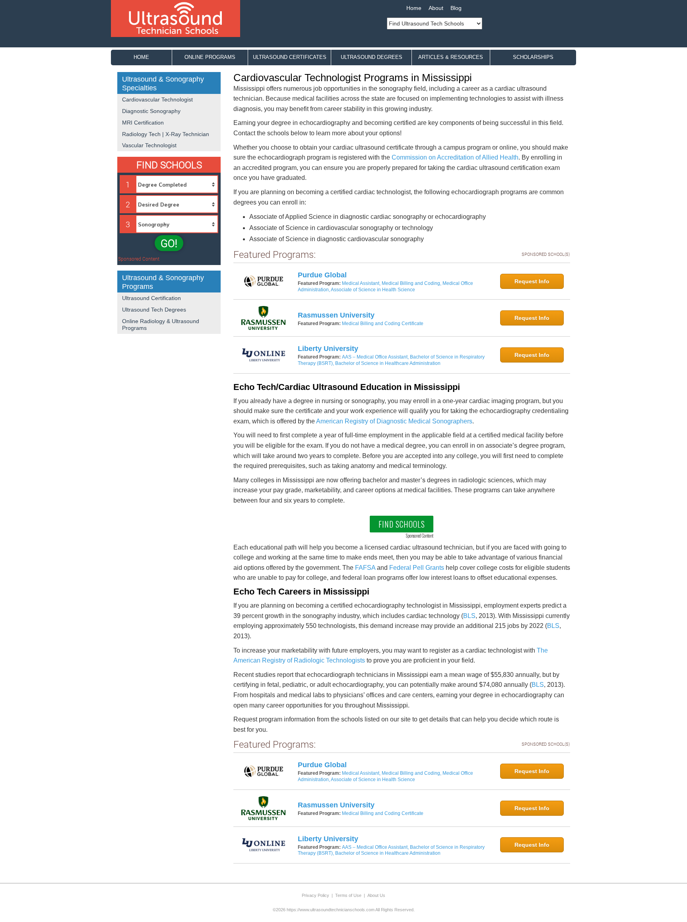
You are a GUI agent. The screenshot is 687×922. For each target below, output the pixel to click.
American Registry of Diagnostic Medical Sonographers (394, 421)
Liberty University (328, 349)
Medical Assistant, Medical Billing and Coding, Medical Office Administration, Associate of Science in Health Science (385, 286)
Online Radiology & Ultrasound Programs (160, 324)
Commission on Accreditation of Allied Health (455, 157)
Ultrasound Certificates (289, 57)
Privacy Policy (315, 895)
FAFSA (365, 567)
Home (413, 8)
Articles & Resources (450, 57)
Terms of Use (348, 895)
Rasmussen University (336, 315)
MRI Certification (143, 122)
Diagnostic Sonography (151, 111)
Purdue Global (322, 275)
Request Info (531, 281)
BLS (469, 615)
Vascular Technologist (149, 145)
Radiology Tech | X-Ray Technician (165, 134)
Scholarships (533, 57)
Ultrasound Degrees (371, 57)
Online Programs (209, 57)
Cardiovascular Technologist (157, 99)
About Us (376, 895)
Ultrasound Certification (151, 298)
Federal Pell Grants (416, 567)
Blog (456, 8)
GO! (169, 243)
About (436, 8)
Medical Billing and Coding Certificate (382, 323)
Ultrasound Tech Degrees (154, 309)
